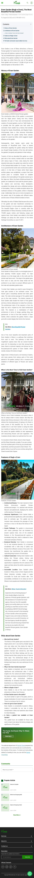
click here (8, 736)
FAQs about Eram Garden (10, 38)
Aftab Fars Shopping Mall (16, 794)
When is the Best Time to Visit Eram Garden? (14, 33)
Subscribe (27, 857)
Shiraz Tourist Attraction (19, 589)
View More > (17, 815)
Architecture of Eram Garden (11, 30)
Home (2, 14)
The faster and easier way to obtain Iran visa (15, 40)
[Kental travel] (17, 3)
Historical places (13, 14)
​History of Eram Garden (10, 28)
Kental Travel (21, 745)
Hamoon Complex (14, 784)
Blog (7, 14)
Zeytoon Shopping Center (16, 804)
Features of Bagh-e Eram (10, 35)
